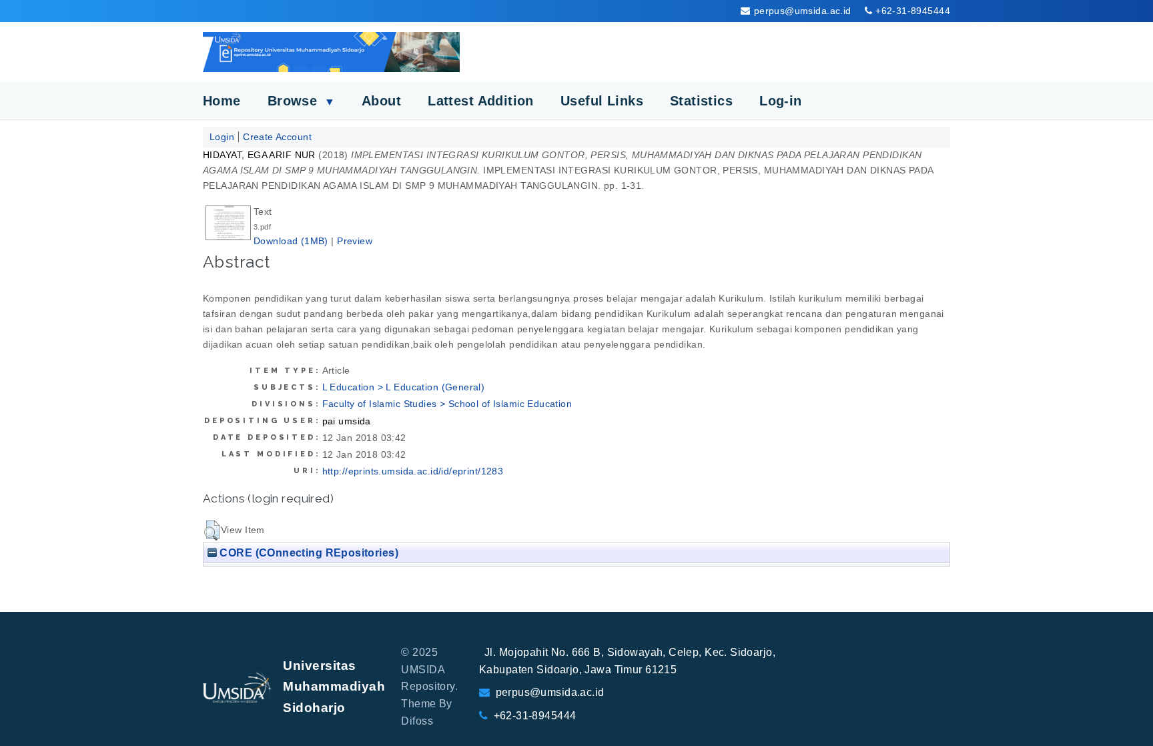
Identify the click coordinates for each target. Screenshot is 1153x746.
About (381, 100)
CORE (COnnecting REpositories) (307, 552)
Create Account (277, 136)
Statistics (701, 100)
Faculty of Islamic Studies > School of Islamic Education (447, 403)
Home (222, 100)
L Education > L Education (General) (403, 387)
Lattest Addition (481, 100)
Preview (354, 241)
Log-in (780, 100)
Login (222, 136)
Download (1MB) (291, 241)
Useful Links (601, 100)
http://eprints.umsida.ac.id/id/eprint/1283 (413, 471)
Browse (301, 100)
